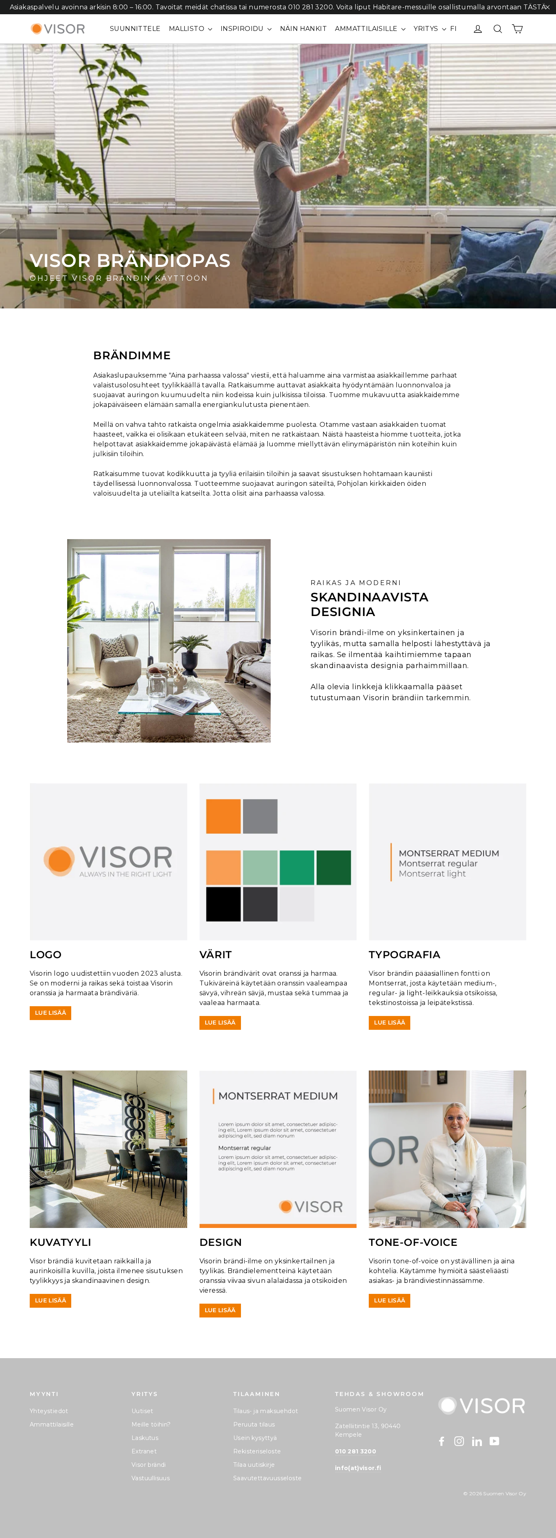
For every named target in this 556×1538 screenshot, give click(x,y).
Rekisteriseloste (257, 1451)
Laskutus (144, 1438)
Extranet (144, 1451)
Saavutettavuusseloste (267, 1478)
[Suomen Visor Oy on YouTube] (494, 1441)
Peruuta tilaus (254, 1424)
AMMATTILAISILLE (367, 29)
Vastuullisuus (150, 1478)
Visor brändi (148, 1464)
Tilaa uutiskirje (254, 1464)
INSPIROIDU (243, 29)
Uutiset (142, 1411)
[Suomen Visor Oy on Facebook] (442, 1441)
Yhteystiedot (49, 1411)
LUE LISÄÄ (50, 1012)
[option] (278, 176)
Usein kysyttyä (255, 1438)
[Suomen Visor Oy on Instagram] (459, 1441)
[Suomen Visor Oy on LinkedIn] (477, 1441)
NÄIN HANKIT (303, 29)
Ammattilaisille (52, 1424)
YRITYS (427, 29)
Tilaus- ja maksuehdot (265, 1411)
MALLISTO (187, 29)
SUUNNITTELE (135, 29)
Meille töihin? (151, 1424)
